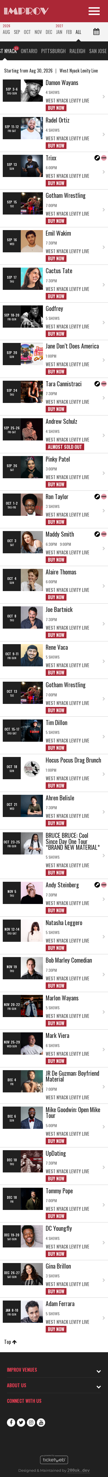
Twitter (21, 1422)
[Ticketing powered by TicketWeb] (54, 1465)
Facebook (11, 1422)
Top (8, 1341)
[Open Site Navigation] (94, 11)
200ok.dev (78, 1470)
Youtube (41, 1422)
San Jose (98, 50)
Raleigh (77, 50)
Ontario (29, 50)
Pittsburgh (53, 50)
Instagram (31, 1422)
